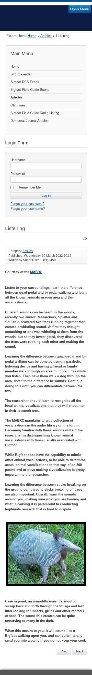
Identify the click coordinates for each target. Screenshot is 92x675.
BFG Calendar (20, 74)
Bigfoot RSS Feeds (24, 82)
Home (32, 36)
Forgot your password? (27, 204)
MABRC (36, 272)
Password (17, 174)
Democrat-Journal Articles (29, 121)
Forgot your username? (27, 209)
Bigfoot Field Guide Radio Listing (34, 113)
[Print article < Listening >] (85, 240)
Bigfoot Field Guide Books (29, 90)
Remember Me (30, 187)
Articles (46, 36)
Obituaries (18, 105)
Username (18, 160)
